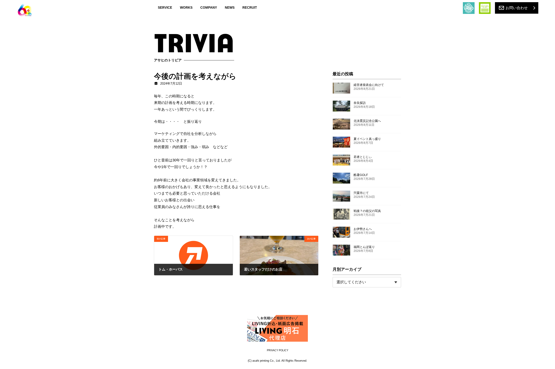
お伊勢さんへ (363, 229)
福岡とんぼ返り (364, 247)
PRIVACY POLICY (277, 350)
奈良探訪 (360, 103)
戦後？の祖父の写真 (367, 211)
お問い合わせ (517, 8)
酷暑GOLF (361, 175)
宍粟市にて (361, 193)
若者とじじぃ (363, 157)
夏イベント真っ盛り (367, 139)
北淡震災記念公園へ (367, 121)
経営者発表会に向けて (369, 85)
